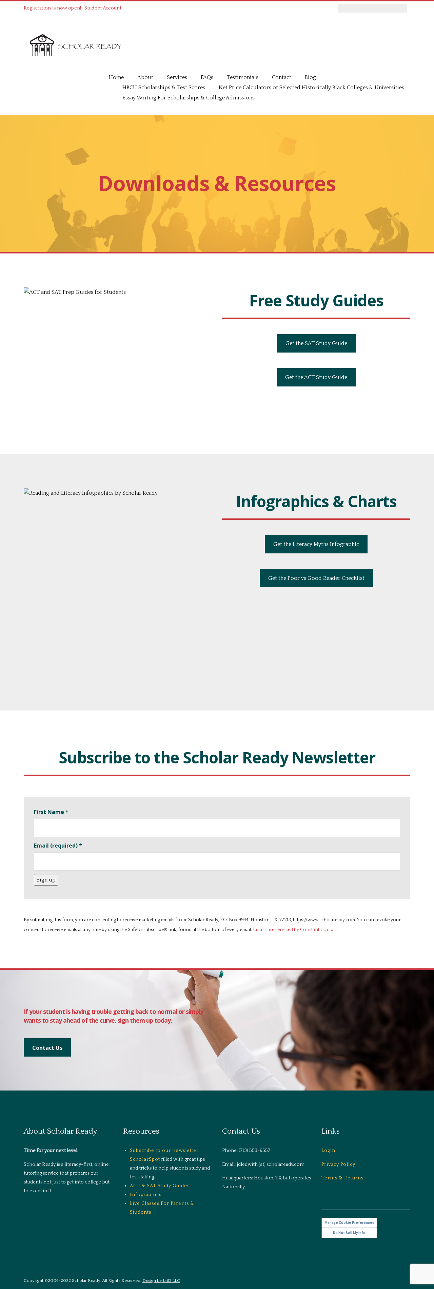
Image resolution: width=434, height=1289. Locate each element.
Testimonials (242, 77)
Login (328, 1150)
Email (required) (58, 845)
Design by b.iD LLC (161, 1280)
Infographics (145, 1194)
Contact (281, 77)
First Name (51, 812)
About (145, 77)
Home (116, 77)
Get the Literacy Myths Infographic (316, 544)
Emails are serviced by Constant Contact (295, 929)
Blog (310, 77)
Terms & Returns (342, 1178)
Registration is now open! (52, 8)
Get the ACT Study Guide (316, 377)
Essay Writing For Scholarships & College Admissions (188, 98)
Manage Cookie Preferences (349, 1223)
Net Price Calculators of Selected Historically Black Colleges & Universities (311, 87)
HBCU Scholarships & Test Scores (163, 87)
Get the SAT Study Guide (316, 343)
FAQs (207, 77)
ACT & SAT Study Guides (160, 1186)
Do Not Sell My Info (349, 1233)
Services (177, 77)
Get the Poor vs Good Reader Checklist (316, 578)
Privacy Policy (338, 1164)
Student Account (102, 8)
